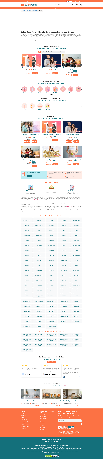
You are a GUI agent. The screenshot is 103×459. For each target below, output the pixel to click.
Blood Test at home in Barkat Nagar (76, 225)
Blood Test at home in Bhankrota (27, 230)
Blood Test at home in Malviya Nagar (39, 279)
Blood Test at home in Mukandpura (39, 284)
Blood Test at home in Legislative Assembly (39, 274)
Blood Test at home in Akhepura (51, 220)
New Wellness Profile (72, 68)
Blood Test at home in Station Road (76, 316)
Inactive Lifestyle (53, 8)
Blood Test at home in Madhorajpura (76, 274)
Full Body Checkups (25, 8)
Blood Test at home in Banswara (51, 335)
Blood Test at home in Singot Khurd (39, 316)
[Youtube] (57, 441)
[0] (76, 4)
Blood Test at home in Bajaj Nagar (51, 225)
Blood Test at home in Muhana (27, 284)
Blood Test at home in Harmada (27, 250)
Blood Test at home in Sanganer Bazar (27, 311)
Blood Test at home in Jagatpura (27, 254)
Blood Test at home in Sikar (76, 345)
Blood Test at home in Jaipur (76, 340)
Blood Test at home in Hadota (64, 245)
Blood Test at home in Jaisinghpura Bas (76, 254)
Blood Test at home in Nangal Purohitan (76, 284)
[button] (22, 65)
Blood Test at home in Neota (51, 289)
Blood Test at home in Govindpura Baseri (51, 245)
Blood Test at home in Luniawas (51, 274)
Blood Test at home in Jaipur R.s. (64, 254)
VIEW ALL (66, 385)
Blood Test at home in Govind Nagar (39, 245)
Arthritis (32, 92)
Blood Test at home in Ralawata (76, 301)
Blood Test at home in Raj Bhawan (76, 294)
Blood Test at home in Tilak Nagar (51, 321)
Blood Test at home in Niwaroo (64, 289)
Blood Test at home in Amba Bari (64, 220)
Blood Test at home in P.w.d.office (76, 289)
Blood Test (40, 8)
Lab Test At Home (33, 8)
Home (24, 10)
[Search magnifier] (73, 4)
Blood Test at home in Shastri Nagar (39, 311)
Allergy (70, 92)
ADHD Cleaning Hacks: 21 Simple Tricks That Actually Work (50, 401)
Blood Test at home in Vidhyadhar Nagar (27, 326)
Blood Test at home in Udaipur (27, 350)
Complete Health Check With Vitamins (31, 68)
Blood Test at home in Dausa (64, 340)
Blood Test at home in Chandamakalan (27, 235)
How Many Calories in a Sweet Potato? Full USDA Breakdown (30, 401)
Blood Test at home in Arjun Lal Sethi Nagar (39, 225)
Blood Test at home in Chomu (51, 235)
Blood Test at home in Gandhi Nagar (76, 240)
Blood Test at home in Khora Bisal (27, 269)
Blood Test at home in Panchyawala (27, 294)
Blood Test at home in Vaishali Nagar (76, 321)
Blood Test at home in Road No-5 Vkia (39, 306)
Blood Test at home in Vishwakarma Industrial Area (51, 326)
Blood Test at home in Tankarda (39, 321)
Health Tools (64, 8)
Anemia (63, 92)
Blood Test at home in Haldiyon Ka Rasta (76, 245)
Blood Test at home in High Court (64, 250)
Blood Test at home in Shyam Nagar (64, 311)
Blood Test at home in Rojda (51, 306)
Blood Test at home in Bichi (39, 230)
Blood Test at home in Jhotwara (27, 264)
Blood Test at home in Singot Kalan (27, 316)
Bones (55, 92)
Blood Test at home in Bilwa (64, 230)
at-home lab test (45, 201)
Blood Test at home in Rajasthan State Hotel (51, 301)
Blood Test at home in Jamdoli (27, 259)
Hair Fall (40, 109)
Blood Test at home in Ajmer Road (39, 220)
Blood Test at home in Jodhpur (39, 345)
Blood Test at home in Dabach (76, 235)
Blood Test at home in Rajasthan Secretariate (39, 301)
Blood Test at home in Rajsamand (64, 345)
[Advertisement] (51, 20)
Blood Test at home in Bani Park (64, 225)
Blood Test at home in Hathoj (39, 250)
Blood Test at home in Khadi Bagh (51, 264)
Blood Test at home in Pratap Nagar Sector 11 (51, 294)
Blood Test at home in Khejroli (76, 264)
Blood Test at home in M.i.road (64, 274)
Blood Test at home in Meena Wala (64, 279)
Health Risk (45, 8)
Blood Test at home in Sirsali (51, 316)
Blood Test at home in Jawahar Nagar (51, 259)
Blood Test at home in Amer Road (27, 225)
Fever (24, 92)
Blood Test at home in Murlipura (51, 284)
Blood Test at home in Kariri (39, 264)
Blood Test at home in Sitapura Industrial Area (63, 316)
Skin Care (48, 109)
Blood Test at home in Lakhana (27, 274)
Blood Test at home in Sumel (27, 321)
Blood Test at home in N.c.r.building (64, 284)
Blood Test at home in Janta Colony (39, 259)
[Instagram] (51, 441)
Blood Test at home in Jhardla (76, 259)
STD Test (40, 92)
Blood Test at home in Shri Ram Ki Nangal (51, 311)
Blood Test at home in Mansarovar (51, 279)
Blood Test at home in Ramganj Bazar (27, 306)
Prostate (78, 92)
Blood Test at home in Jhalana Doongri (64, 259)
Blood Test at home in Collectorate (64, 235)
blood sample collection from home (34, 199)
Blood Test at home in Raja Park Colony (27, 301)
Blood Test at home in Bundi (51, 340)
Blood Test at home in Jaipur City (39, 254)
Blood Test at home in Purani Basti (64, 294)
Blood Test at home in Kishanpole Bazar (39, 269)
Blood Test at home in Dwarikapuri (64, 240)
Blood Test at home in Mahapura (27, 279)
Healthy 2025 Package (51, 159)
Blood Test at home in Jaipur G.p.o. (51, 254)
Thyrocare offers (69, 206)
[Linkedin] (49, 441)
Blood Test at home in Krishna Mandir (76, 269)
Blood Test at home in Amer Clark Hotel (76, 220)
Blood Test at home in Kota (51, 345)
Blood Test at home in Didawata (27, 240)
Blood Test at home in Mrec (76, 279)
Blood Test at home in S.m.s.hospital (76, 306)
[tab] (39, 52)
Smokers (24, 109)
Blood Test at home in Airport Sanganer (27, 220)
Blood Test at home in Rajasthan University (64, 301)
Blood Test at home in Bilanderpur (51, 230)
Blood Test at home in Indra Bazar (76, 250)
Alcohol (32, 109)
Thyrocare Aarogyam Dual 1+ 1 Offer (51, 134)
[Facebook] (46, 441)
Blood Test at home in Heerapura (51, 250)
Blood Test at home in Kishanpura (51, 269)
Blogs (59, 8)
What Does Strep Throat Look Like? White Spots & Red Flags (71, 401)
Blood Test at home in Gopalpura (27, 245)
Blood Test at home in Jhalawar (27, 345)
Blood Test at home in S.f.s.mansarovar (64, 306)
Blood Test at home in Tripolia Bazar (64, 321)
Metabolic (48, 92)
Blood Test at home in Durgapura (51, 240)
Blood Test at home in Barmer (76, 335)
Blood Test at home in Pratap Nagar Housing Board (39, 295)
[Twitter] (54, 441)
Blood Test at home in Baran (64, 335)
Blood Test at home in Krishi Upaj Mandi (64, 269)
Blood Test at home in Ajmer (27, 335)
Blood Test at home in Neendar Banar (39, 289)
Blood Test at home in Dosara (39, 240)
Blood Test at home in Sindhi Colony (76, 311)
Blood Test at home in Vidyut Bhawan (39, 326)
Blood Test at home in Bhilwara (27, 340)
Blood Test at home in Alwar (39, 335)
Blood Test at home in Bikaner (39, 340)
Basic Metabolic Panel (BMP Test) (72, 159)
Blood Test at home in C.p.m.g (76, 230)
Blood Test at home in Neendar (27, 289)
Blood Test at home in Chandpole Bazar (39, 235)
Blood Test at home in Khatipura (64, 264)
